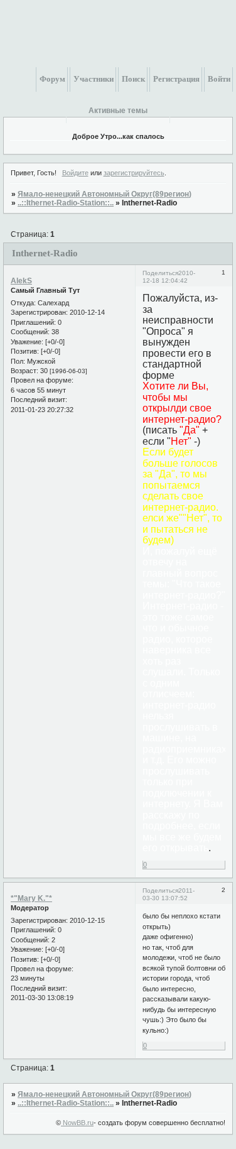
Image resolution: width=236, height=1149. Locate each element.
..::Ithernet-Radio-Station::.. (66, 203)
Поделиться (160, 273)
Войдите (75, 173)
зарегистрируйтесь (134, 173)
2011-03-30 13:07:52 (168, 894)
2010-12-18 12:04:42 (168, 277)
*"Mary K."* (31, 898)
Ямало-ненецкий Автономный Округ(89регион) (104, 194)
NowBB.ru (77, 1122)
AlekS (21, 280)
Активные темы (118, 110)
